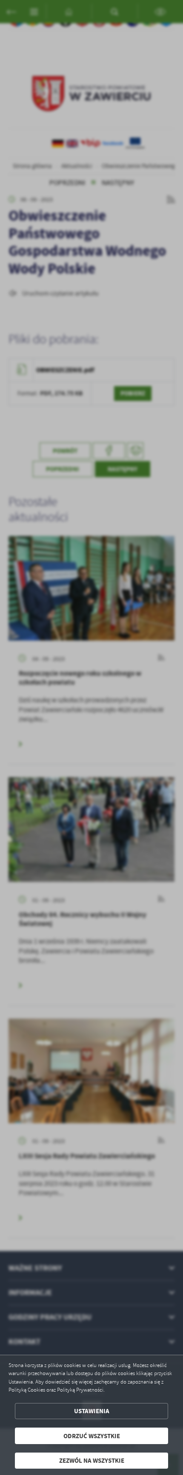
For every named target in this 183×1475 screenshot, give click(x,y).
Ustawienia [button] (91, 1410)
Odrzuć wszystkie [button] (91, 1435)
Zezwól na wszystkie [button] (91, 1460)
